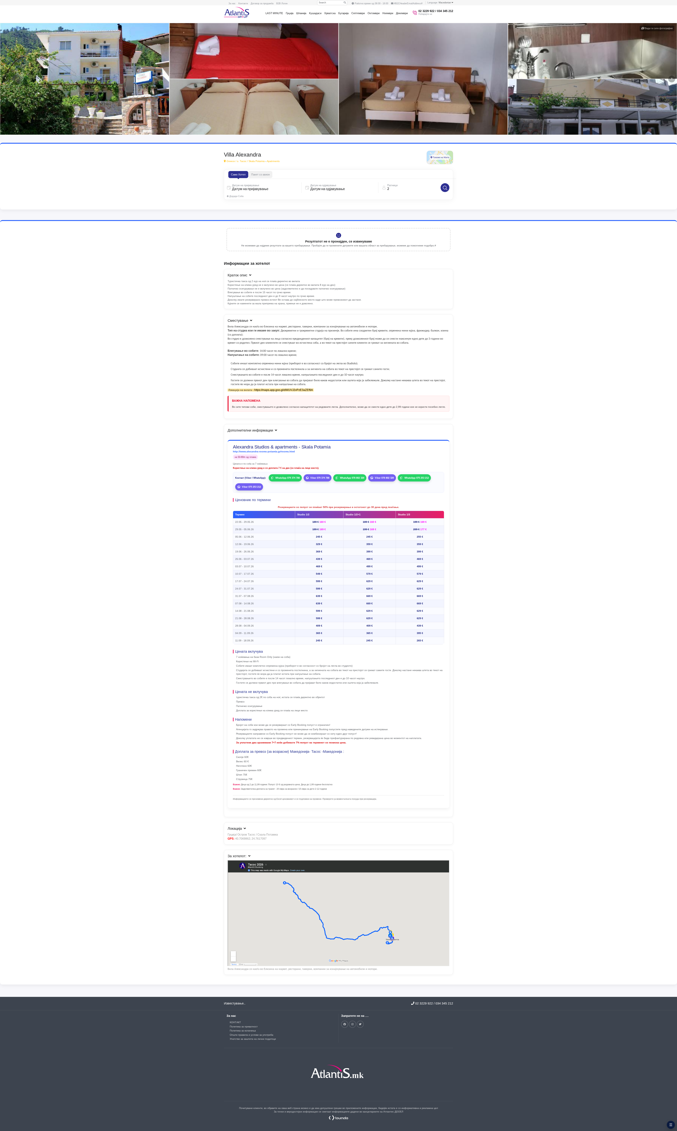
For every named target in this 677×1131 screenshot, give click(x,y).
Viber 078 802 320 (384, 478)
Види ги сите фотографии (658, 28)
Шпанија (301, 13)
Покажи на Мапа (440, 157)
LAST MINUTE (274, 13)
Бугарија (343, 13)
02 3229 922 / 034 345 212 (433, 1003)
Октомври (374, 13)
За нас (232, 3)
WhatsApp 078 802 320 (352, 478)
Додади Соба (236, 196)
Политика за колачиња (243, 1030)
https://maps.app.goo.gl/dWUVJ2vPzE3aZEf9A (283, 389)
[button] (671, 78)
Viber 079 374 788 (319, 478)
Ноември (387, 13)
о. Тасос (241, 161)
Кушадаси (315, 13)
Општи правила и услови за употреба (251, 1034)
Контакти (243, 3)
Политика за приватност (244, 1026)
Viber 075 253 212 (251, 487)
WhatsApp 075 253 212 (416, 478)
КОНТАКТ (235, 1022)
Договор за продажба (262, 3)
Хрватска (330, 13)
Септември (358, 13)
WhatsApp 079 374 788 (287, 478)
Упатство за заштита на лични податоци (253, 1038)
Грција (289, 13)
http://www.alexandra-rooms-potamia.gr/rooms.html (264, 451)
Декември (402, 13)
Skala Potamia (257, 161)
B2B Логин (282, 3)
